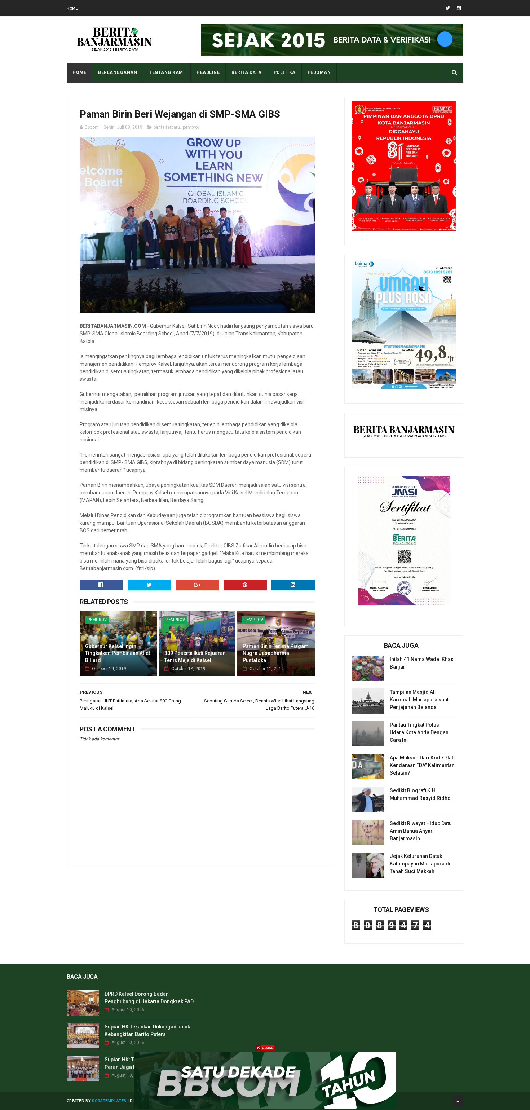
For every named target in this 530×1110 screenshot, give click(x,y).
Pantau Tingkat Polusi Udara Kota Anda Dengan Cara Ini (419, 732)
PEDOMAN (319, 72)
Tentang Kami (167, 72)
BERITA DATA (246, 72)
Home (72, 8)
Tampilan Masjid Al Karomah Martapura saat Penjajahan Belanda (419, 699)
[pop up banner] (265, 1107)
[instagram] (458, 8)
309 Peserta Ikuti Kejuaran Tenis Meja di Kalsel (195, 656)
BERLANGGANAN (117, 72)
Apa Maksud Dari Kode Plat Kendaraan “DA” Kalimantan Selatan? (422, 765)
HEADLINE (208, 72)
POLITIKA (285, 72)
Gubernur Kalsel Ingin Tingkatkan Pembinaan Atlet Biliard (117, 653)
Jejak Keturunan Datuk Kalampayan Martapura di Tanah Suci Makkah (420, 863)
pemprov (191, 127)
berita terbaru (167, 127)
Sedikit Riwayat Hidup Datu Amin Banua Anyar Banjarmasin (421, 830)
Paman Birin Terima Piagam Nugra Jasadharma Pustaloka (276, 653)
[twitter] (447, 8)
